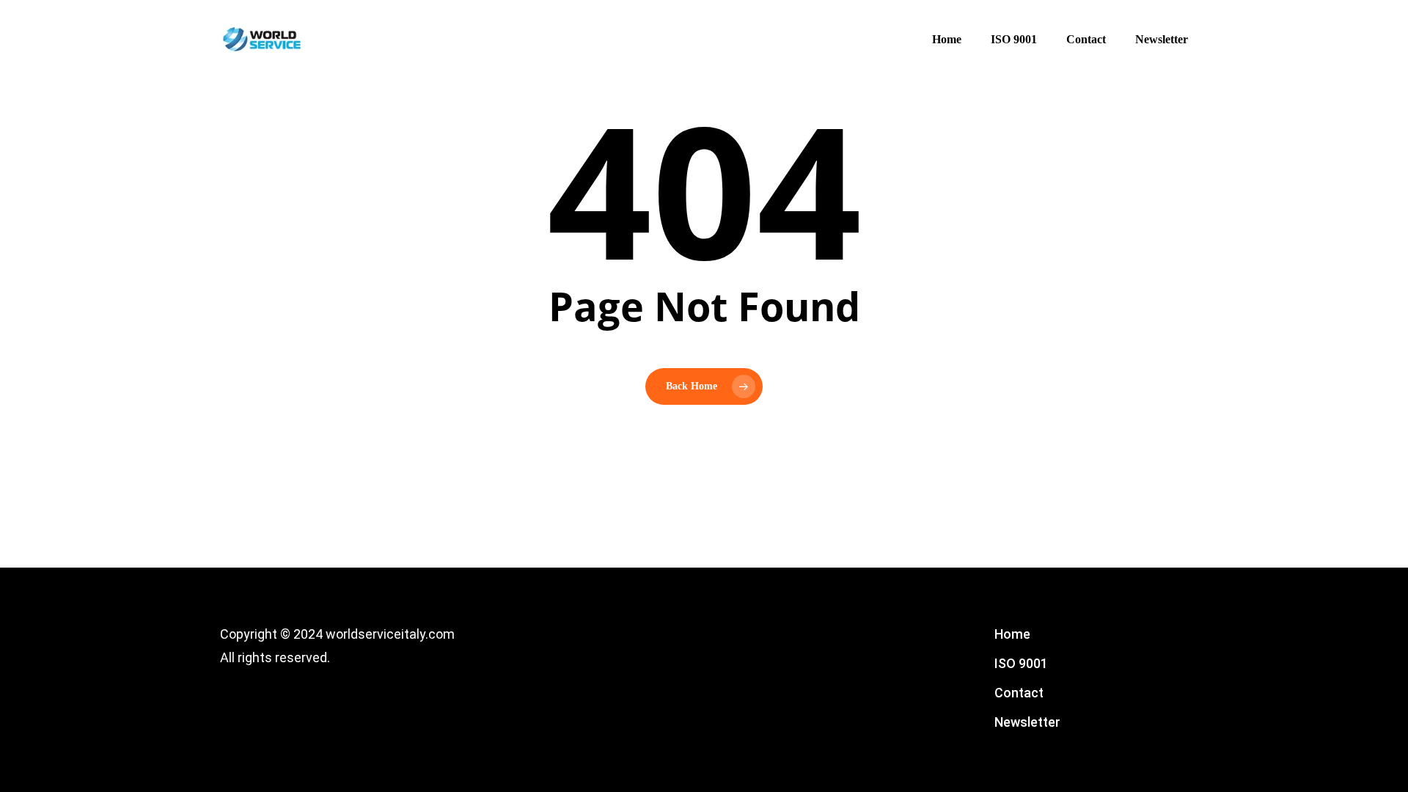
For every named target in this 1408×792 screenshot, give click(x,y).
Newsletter (1027, 722)
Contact (1019, 692)
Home (1012, 634)
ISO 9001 (1021, 663)
